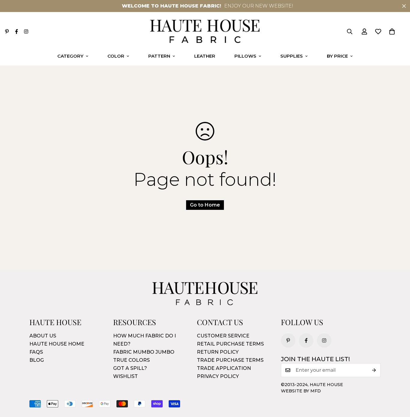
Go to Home (205, 205)
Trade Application (224, 368)
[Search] (349, 31)
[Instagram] (26, 31)
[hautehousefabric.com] (205, 32)
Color (115, 56)
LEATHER (204, 56)
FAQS (36, 352)
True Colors (131, 360)
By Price (337, 56)
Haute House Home (56, 344)
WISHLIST (125, 376)
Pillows (245, 56)
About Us (42, 336)
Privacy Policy (218, 376)
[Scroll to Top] (398, 384)
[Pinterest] (7, 31)
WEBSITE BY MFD (301, 391)
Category (70, 56)
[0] (392, 31)
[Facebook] (16, 31)
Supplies (291, 56)
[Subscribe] (374, 370)
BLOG (36, 360)
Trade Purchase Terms (230, 360)
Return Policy (218, 352)
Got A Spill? (130, 368)
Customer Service (223, 336)
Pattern (159, 56)
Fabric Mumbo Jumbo (143, 352)
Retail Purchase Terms (230, 344)
